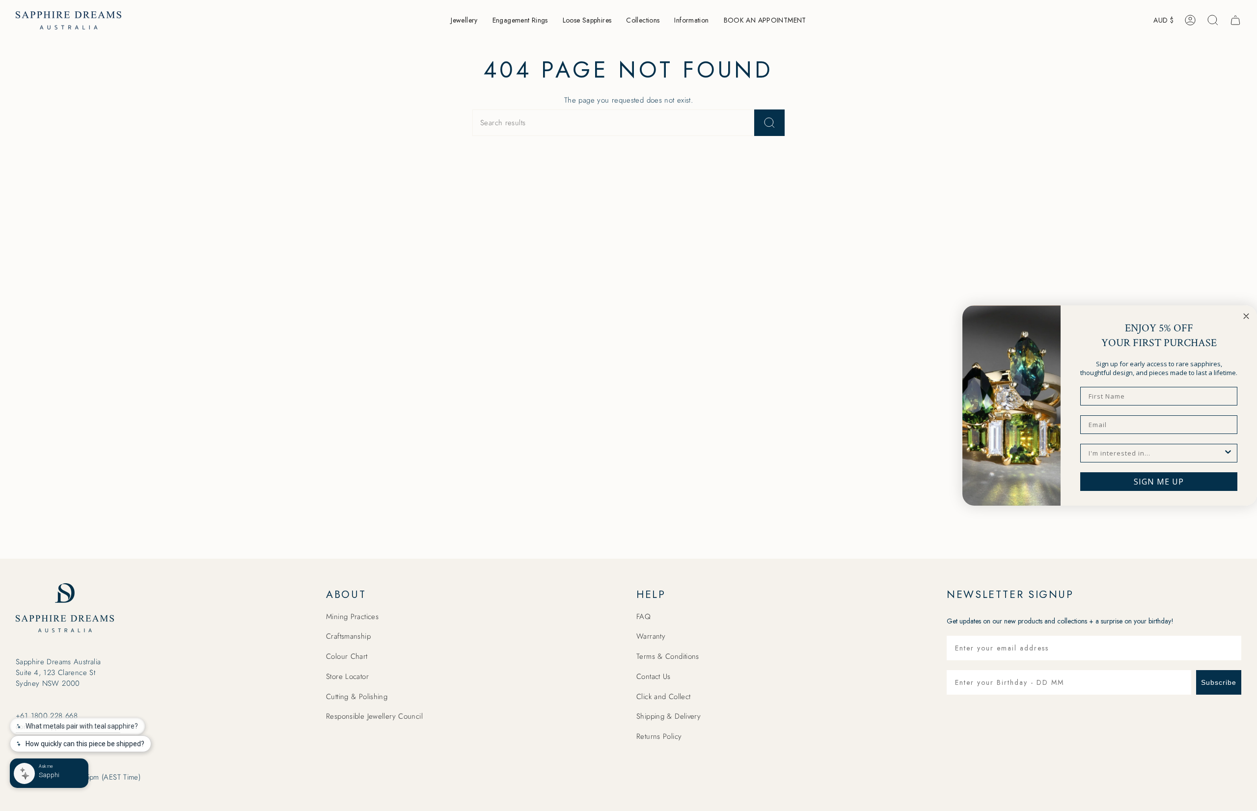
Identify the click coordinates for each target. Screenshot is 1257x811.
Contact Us (653, 676)
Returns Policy (659, 736)
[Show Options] (1228, 453)
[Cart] (1235, 20)
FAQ (643, 616)
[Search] (769, 122)
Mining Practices (352, 616)
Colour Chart (347, 656)
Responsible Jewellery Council (374, 716)
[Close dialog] (1246, 316)
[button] (464, 20)
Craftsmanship (348, 636)
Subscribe (1218, 682)
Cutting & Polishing (356, 696)
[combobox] (1156, 453)
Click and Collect (663, 696)
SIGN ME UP (1159, 481)
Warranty (650, 636)
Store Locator (347, 676)
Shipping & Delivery (668, 716)
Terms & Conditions (667, 656)
